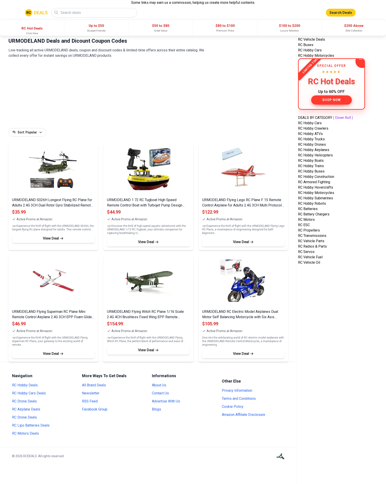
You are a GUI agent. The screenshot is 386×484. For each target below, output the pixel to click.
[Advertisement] (142, 96)
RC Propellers (309, 230)
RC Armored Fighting (314, 182)
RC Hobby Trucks (311, 139)
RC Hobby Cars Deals (29, 393)
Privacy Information (237, 390)
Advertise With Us (166, 401)
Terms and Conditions (239, 398)
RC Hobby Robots (312, 203)
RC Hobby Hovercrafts (315, 187)
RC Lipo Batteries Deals (31, 425)
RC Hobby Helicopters (315, 155)
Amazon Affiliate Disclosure (243, 414)
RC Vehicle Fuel (310, 257)
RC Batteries (308, 209)
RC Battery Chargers (313, 214)
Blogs (156, 409)
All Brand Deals (94, 385)
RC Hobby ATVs (310, 134)
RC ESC (304, 225)
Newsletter (90, 393)
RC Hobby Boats (311, 160)
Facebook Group (94, 409)
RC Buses (305, 45)
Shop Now (331, 100)
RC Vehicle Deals (311, 39)
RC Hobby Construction (316, 177)
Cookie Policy (232, 406)
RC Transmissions (312, 236)
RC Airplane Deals (26, 409)
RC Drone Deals (24, 401)
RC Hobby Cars (310, 50)
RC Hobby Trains (311, 166)
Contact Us (160, 393)
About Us (159, 385)
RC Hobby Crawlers (313, 128)
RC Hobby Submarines (315, 198)
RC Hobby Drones (312, 144)
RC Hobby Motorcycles (316, 55)
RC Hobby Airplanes (313, 150)
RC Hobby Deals (25, 385)
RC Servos (306, 252)
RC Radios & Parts (312, 246)
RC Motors (306, 219)
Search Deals (340, 13)
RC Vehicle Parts (311, 241)
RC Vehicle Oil (309, 262)
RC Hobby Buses (311, 171)
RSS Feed (90, 401)
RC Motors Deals (25, 433)
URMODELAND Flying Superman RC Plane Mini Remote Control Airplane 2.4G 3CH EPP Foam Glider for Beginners (52, 316)
